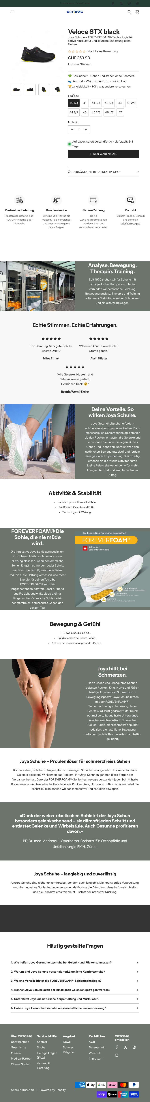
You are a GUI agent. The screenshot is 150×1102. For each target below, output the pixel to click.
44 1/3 (74, 112)
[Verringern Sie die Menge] (72, 130)
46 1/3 (109, 112)
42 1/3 (109, 103)
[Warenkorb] (137, 12)
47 (120, 112)
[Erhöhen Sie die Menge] (86, 130)
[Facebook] (113, 3)
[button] (14, 54)
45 (85, 112)
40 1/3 (74, 103)
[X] (121, 3)
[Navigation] (12, 12)
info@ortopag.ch (130, 223)
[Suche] (129, 12)
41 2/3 (96, 103)
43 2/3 (131, 103)
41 (84, 103)
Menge (73, 122)
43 (120, 103)
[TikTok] (137, 3)
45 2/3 (96, 112)
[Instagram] (129, 3)
